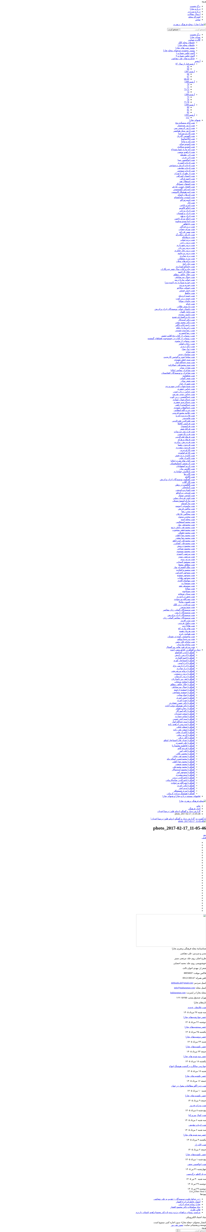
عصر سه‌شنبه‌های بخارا (195, 1027)
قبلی (204, 838)
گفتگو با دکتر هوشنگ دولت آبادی (180, 705)
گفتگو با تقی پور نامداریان (183, 679)
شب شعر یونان (188, 381)
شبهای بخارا (194, 120)
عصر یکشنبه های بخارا (195, 1095)
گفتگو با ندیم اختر (187, 788)
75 (188, 97)
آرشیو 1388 (189, 82)
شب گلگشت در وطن (185, 485)
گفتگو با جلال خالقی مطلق (182, 684)
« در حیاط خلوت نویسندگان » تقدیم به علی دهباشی (176, 1199)
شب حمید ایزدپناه (187, 296)
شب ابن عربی (188, 157)
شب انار (191, 202)
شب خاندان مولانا (187, 301)
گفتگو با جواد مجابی (186, 695)
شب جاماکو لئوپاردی (185, 266)
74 (188, 92)
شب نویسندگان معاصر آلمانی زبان (179, 618)
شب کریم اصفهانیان (185, 466)
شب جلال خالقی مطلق (184, 274)
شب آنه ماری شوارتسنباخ (183, 149)
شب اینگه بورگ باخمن (184, 218)
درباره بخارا (195, 9)
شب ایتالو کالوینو (187, 208)
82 (188, 112)
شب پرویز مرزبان (186, 248)
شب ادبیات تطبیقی (186, 168)
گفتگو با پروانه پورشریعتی (183, 671)
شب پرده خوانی (187, 240)
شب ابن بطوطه (187, 155)
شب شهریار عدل (187, 383)
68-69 (186, 79)
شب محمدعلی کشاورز (184, 543)
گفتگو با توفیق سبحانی (184, 682)
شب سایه (190, 351)
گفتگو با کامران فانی (185, 732)
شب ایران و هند (187, 216)
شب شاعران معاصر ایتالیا (183, 370)
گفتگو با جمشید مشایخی (183, 692)
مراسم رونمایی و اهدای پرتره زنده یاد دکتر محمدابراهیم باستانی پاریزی (168, 1212)
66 (188, 74)
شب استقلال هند (187, 181)
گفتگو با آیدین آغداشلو (185, 652)
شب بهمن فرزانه (187, 232)
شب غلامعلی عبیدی (197, 1007)
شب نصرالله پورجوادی (184, 599)
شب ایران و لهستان (186, 213)
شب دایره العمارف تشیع (183, 317)
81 (188, 110)
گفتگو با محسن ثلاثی (185, 753)
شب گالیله (190, 477)
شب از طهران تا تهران (184, 173)
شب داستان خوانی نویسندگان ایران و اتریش (174, 309)
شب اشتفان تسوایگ (185, 184)
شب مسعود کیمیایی (185, 562)
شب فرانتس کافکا (186, 423)
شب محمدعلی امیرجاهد (184, 540)
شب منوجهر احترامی (185, 572)
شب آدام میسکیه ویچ (185, 123)
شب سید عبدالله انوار (185, 362)
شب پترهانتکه (188, 237)
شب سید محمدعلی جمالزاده (181, 365)
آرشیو (197, 61)
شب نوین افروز (187, 620)
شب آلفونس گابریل (186, 136)
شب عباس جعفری (186, 389)
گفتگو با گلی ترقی (186, 737)
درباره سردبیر (194, 11)
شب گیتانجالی (188, 487)
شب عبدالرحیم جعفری (184, 402)
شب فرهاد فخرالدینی (185, 437)
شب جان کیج (189, 264)
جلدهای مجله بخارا (186, 45)
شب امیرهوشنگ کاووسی (183, 192)
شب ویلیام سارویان (186, 644)
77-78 (186, 102)
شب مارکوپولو (188, 503)
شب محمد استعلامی (185, 522)
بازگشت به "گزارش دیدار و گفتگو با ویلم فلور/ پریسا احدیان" (178, 819)
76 (188, 99)
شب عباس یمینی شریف (183, 394)
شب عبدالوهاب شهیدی (184, 407)
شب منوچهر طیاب (186, 578)
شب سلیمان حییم (186, 354)
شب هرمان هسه (187, 631)
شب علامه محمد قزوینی (183, 413)
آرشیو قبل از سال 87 (185, 64)
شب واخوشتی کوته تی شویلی (181, 636)
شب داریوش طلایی (186, 306)
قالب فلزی (195, 1209)
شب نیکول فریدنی (186, 623)
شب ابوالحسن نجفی (196, 1164)
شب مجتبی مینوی (186, 516)
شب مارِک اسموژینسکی (183, 501)
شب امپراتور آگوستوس (184, 189)
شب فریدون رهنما (186, 445)
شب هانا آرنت (188, 626)
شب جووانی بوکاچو (186, 288)
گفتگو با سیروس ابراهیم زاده (181, 724)
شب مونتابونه (188, 591)
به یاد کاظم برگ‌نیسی (196, 1174)
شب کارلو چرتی (187, 450)
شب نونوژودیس (187, 607)
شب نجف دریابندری (186, 596)
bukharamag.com (178, 992)
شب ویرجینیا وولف (186, 639)
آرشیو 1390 (189, 105)
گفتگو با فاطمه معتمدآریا (183, 745)
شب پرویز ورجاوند (186, 253)
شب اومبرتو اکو (187, 200)
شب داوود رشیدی (186, 314)
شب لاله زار (200, 1144)
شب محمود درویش (186, 546)
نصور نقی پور (177, 1225)
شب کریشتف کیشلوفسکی (182, 463)
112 (187, 117)
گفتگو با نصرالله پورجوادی (183, 783)
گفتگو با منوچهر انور (185, 772)
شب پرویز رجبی (187, 242)
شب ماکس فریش (186, 509)
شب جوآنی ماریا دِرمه (185, 280)
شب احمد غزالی (187, 178)
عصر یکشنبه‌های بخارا (196, 1046)
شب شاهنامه (189, 375)
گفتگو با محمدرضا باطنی (183, 761)
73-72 (186, 89)
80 (188, 107)
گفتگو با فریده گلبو (186, 748)
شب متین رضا (188, 511)
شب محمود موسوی (185, 551)
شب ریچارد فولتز (187, 343)
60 (188, 69)
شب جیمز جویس (187, 290)
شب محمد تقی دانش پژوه (183, 527)
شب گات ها (189, 474)
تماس (197, 19)
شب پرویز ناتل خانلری (184, 250)
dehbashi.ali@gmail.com (182, 983)
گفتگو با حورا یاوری (186, 700)
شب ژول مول (188, 349)
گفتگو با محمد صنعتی (185, 764)
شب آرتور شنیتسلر (186, 125)
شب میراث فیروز (198, 1105)
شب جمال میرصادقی (185, 277)
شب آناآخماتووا (188, 139)
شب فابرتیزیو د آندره (185, 415)
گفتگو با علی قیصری (185, 743)
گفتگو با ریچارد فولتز (185, 708)
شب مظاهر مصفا (186, 564)
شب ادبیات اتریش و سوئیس (182, 165)
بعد (204, 835)
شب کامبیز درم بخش (185, 455)
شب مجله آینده (188, 519)
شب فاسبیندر (188, 418)
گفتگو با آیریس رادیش (185, 655)
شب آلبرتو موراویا (186, 133)
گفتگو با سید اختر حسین (184, 719)
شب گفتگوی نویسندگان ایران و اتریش (177, 479)
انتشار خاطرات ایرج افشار (188, 1201)
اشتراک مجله (194, 17)
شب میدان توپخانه (186, 594)
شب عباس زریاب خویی (184, 391)
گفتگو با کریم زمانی (186, 735)
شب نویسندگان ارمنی (185, 612)
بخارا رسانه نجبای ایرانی (189, 1204)
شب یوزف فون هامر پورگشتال (180, 647)
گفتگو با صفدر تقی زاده (184, 729)
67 (188, 76)
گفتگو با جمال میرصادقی (183, 687)
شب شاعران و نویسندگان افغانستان (178, 373)
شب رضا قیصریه (187, 333)
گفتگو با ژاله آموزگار (185, 711)
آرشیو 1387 (189, 71)
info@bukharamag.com (184, 988)
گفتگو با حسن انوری (185, 697)
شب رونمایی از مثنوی (185, 341)
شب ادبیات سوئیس (186, 170)
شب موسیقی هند (187, 586)
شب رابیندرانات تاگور (185, 325)
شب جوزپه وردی (187, 285)
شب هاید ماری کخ (186, 628)
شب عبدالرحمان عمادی (184, 399)
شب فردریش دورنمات (184, 431)
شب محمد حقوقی (186, 532)
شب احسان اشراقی (185, 176)
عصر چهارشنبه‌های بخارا (195, 1017)
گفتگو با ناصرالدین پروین (183, 777)
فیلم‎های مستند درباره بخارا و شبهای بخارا (181, 796)
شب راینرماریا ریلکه (185, 328)
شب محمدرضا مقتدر (185, 538)
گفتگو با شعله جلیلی (185, 727)
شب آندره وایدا (188, 141)
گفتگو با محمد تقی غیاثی (184, 756)
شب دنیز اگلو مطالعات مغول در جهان (188, 1086)
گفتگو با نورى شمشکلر (184, 791)
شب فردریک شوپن (186, 434)
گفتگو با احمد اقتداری (185, 658)
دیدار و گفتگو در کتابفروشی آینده (185, 650)
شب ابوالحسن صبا (186, 160)
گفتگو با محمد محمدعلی (184, 767)
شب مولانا (190, 588)
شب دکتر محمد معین (185, 322)
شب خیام (190, 304)
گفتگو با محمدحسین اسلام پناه (181, 759)
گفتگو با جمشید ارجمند (184, 689)
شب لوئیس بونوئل (186, 495)
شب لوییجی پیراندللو (185, 493)
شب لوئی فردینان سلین (184, 498)
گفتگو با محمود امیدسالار (183, 769)
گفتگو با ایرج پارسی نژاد (184, 666)
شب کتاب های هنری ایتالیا (183, 461)
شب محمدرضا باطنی (185, 535)
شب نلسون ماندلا (187, 602)
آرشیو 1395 (189, 115)
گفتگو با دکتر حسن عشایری (182, 703)
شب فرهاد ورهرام (186, 439)
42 (188, 66)
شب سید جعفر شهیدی (184, 359)
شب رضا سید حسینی (185, 330)
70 (188, 84)
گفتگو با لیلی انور (187, 751)
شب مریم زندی (187, 559)
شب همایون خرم (187, 634)
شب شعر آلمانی (187, 378)
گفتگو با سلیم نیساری (185, 716)
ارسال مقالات (194, 14)
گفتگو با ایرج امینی (186, 663)
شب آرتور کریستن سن (184, 128)
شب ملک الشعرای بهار (184, 567)
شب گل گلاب (188, 482)
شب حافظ (190, 293)
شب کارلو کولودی (186, 453)
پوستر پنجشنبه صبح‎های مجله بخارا (179, 50)
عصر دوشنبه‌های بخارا (196, 1037)
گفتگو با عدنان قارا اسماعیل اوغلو (179, 740)
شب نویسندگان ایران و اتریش (181, 615)
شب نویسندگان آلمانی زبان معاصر (179, 610)
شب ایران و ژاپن (187, 210)
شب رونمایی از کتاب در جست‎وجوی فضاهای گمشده (171, 338)
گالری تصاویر (194, 40)
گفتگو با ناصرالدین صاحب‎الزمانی (180, 780)
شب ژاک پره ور (187, 346)
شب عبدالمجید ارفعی (185, 405)
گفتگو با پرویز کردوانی (184, 676)
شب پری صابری (187, 256)
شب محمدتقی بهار (186, 524)
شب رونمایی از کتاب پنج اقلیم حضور (178, 336)
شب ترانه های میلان (185, 261)
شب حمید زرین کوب (185, 298)
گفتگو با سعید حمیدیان (184, 713)
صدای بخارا (195, 37)
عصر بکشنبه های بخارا (195, 1076)
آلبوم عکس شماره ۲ (185, 56)
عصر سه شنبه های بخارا (195, 1056)
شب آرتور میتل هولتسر (184, 131)
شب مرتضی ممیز (186, 556)
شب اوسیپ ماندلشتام (184, 197)
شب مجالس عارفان (185, 514)
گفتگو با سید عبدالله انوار (183, 721)
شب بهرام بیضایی (187, 229)
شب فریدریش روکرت (184, 442)
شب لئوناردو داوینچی (185, 490)
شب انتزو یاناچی (187, 205)
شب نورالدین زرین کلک (184, 604)
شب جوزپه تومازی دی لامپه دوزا (180, 282)
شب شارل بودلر (187, 367)
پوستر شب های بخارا (185, 48)
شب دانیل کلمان (187, 312)
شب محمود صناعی (186, 548)
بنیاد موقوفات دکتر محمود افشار (185, 1207)
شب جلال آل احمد (186, 272)
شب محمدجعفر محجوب (183, 530)
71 (188, 87)
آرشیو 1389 (189, 94)
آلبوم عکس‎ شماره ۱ (185, 53)
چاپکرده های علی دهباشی (183, 58)
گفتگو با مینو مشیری (185, 775)
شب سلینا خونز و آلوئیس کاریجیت (179, 357)
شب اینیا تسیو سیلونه (185, 221)
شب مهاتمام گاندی (186, 580)
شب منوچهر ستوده (186, 575)
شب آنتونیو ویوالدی (186, 147)
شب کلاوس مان (187, 469)
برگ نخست (195, 6)
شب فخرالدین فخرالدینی (183, 421)
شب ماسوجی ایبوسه (185, 506)
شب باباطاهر (189, 224)
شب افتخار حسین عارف (183, 186)
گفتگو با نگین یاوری (186, 785)
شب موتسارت (188, 583)
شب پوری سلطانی (186, 258)
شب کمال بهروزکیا (197, 1115)
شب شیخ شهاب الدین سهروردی (180, 386)
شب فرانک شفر (187, 429)
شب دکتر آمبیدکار (186, 320)
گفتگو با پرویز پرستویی (184, 674)
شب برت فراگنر (187, 226)
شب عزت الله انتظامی (184, 410)
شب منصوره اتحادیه (185, 570)
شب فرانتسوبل (188, 426)
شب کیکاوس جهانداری (184, 471)
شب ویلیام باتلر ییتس (185, 642)
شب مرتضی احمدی (186, 554)
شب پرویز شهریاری (186, 245)
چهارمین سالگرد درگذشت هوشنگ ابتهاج (187, 1066)
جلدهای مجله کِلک (186, 42)
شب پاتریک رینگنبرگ (185, 234)
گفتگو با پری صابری (186, 668)
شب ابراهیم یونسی (186, 152)
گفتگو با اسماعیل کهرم (184, 660)
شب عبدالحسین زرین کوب (182, 397)
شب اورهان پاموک (186, 194)
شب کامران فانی (187, 458)
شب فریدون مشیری (185, 447)
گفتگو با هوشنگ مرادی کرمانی (181, 793)
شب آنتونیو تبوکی (187, 144)
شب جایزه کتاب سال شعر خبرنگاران (178, 269)
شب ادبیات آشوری (186, 163)
